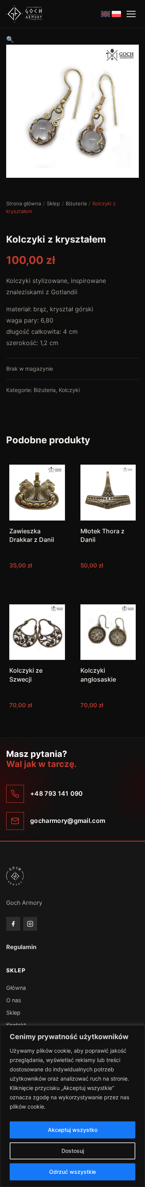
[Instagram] (30, 924)
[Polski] (116, 14)
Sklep (53, 203)
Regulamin (21, 947)
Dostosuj (72, 1150)
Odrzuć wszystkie (72, 1171)
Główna (16, 987)
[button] (10, 39)
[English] (105, 14)
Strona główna (23, 203)
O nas (13, 1000)
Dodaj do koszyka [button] (37, 581)
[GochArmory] (24, 14)
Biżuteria (76, 203)
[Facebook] (13, 924)
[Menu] (131, 14)
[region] (72, 1106)
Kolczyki (69, 390)
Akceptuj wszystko (72, 1129)
